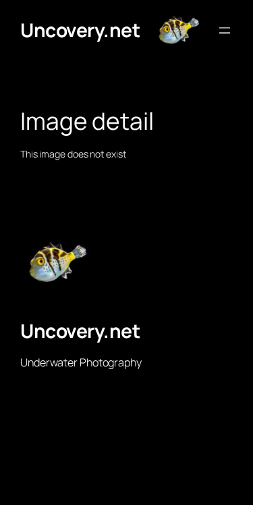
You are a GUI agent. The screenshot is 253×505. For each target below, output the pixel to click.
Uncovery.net (80, 30)
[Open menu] (225, 30)
